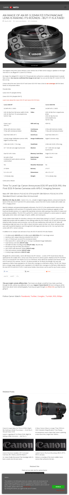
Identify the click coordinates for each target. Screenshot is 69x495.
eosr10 (6, 276)
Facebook (25, 296)
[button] (65, 7)
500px (59, 296)
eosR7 (12, 276)
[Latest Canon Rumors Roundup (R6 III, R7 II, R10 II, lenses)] (50, 444)
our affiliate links (50, 287)
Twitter (34, 296)
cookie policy (27, 486)
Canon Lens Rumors (20, 21)
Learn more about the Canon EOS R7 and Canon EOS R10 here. (21, 100)
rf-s (18, 276)
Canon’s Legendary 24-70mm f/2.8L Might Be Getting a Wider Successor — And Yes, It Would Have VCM (17, 430)
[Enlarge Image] (34, 46)
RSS (54, 296)
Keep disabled (60, 490)
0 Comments (33, 21)
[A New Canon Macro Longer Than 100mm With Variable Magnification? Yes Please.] (50, 410)
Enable (58, 486)
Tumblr (49, 296)
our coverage (50, 83)
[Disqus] (34, 321)
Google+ (41, 296)
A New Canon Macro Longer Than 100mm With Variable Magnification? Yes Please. (49, 429)
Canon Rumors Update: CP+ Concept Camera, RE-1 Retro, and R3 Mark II (15, 454)
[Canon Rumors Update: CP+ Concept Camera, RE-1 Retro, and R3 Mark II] (18, 444)
